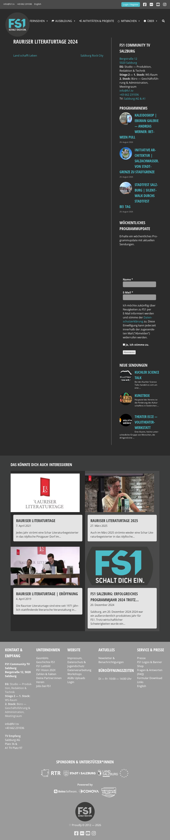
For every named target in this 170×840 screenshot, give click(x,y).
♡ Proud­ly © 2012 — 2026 (85, 825)
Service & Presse (150, 649)
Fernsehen (37, 21)
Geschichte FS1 (45, 662)
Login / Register (130, 4)
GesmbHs (42, 658)
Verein (40, 682)
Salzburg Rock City (92, 55)
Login (70, 682)
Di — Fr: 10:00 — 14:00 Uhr (115, 679)
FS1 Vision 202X (45, 670)
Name (128, 279)
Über (150, 21)
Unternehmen (48, 649)
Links (140, 682)
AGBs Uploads (76, 678)
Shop (140, 666)
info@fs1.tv (9, 3)
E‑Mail (128, 292)
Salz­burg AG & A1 (135, 98)
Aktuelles (106, 649)
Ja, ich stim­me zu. (137, 345)
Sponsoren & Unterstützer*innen (85, 762)
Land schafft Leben (25, 55)
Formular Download (149, 678)
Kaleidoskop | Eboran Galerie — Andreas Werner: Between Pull (139, 126)
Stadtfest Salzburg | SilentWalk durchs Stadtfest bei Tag (139, 195)
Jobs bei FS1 (43, 686)
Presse (141, 658)
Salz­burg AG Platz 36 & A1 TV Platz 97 (13, 744)
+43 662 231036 (24, 3)
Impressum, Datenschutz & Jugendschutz (76, 662)
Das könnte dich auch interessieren (41, 464)
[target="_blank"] (165, 4)
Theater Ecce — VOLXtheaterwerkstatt (146, 422)
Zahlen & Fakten (46, 674)
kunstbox (142, 395)
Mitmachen (129, 21)
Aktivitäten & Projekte (98, 21)
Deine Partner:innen (49, 678)
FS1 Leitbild (43, 666)
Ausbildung (63, 21)
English (37, 3)
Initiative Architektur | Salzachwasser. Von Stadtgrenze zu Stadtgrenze (139, 160)
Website (73, 649)
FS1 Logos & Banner (149, 662)
